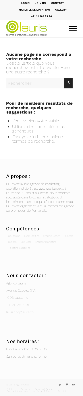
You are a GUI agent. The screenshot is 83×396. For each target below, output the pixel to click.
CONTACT (57, 3)
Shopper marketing (45, 242)
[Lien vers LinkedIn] (60, 384)
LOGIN (25, 3)
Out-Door (26, 242)
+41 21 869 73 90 (18, 305)
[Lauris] (34, 28)
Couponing (14, 236)
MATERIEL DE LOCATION (34, 9)
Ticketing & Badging (19, 248)
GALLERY (61, 9)
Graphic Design (51, 236)
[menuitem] (25, 3)
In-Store (68, 236)
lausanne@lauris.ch (20, 312)
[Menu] (71, 28)
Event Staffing (31, 236)
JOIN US (40, 3)
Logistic (12, 242)
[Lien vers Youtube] (73, 384)
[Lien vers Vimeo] (67, 384)
